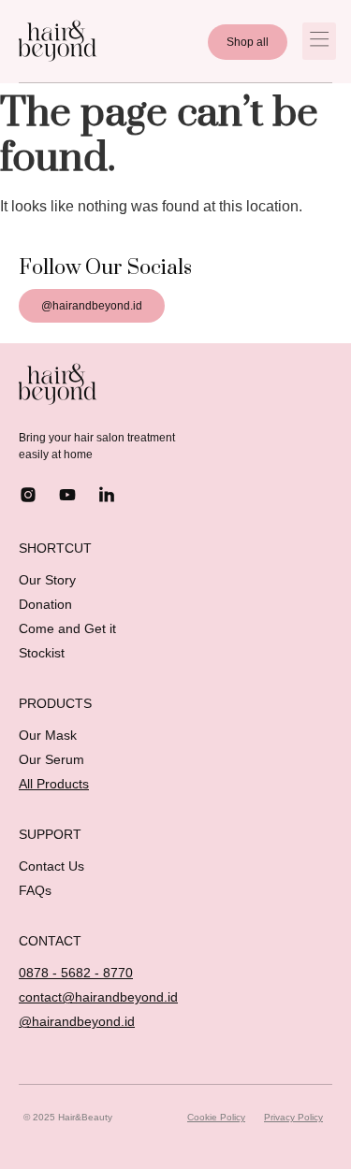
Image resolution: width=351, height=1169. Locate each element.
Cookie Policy (216, 1117)
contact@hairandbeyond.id (98, 996)
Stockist (42, 652)
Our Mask (48, 735)
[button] (319, 41)
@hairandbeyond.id (77, 1021)
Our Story (47, 579)
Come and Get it (67, 628)
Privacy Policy (293, 1117)
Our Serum (51, 759)
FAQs (35, 890)
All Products (54, 783)
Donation (45, 604)
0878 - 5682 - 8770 (76, 972)
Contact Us (51, 866)
